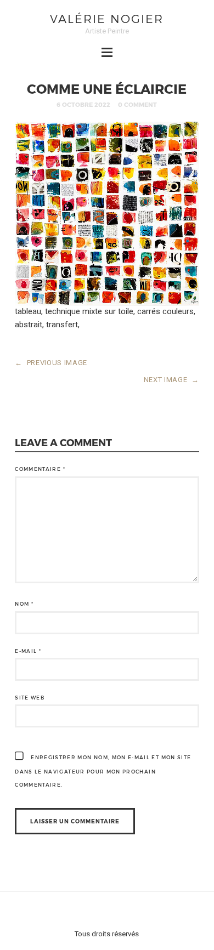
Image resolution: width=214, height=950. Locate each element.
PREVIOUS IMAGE (51, 363)
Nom (24, 604)
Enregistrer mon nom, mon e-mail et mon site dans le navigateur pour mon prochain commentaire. (103, 771)
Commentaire (40, 469)
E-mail (28, 651)
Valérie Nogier (107, 18)
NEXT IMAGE (171, 380)
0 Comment (137, 104)
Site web (29, 698)
